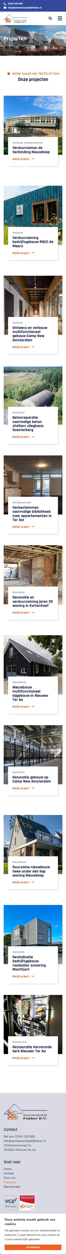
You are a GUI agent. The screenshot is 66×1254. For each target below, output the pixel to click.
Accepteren (33, 1247)
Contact (9, 1173)
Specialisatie (12, 1187)
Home (12, 46)
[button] (50, 18)
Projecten (10, 1182)
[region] (33, 1233)
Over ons (10, 1178)
